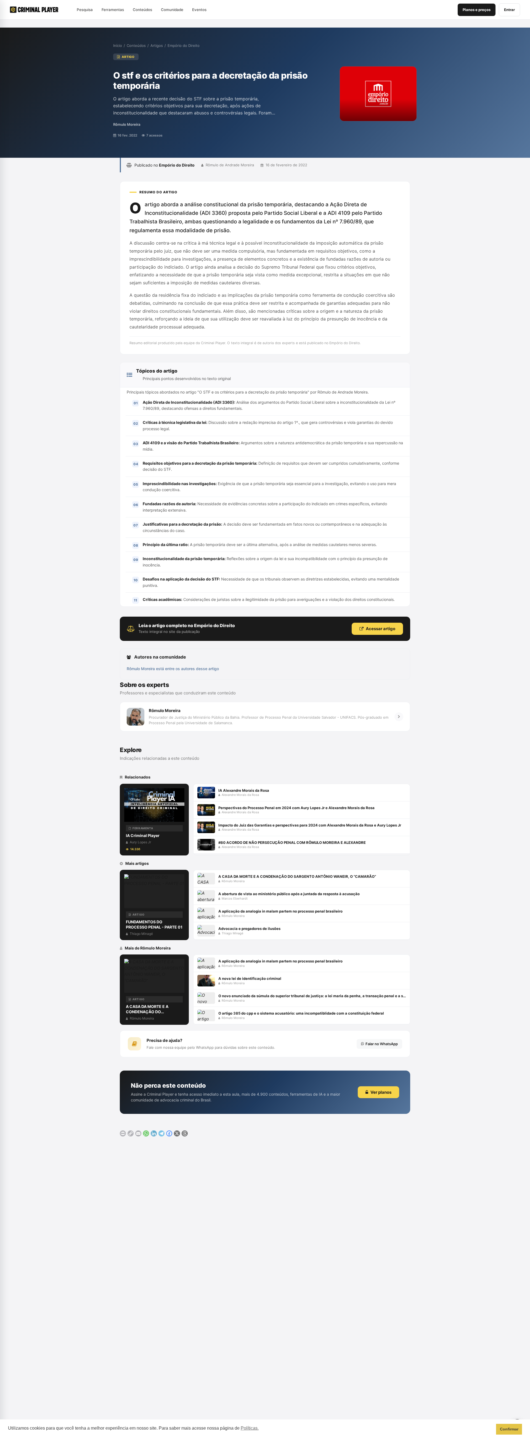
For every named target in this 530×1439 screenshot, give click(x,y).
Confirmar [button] (509, 1429)
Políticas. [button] (250, 1428)
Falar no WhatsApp (381, 1044)
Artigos (156, 45)
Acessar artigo (380, 628)
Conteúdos (136, 45)
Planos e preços (477, 9)
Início (117, 45)
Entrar (509, 9)
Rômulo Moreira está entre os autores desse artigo (173, 668)
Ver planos (380, 1092)
